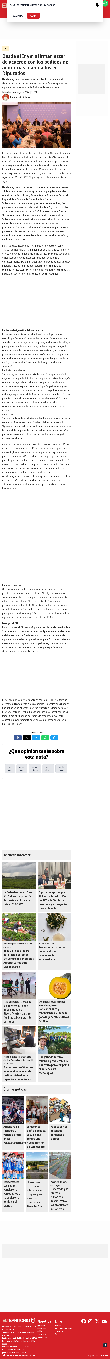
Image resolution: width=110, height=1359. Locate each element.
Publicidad (41, 1331)
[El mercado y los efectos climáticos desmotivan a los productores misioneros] (60, 1165)
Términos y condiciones (42, 1335)
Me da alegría (48, 768)
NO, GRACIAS (18, 15)
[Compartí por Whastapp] (45, 737)
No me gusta (21, 768)
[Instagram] (90, 1321)
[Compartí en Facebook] (18, 737)
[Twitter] (97, 1321)
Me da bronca (61, 768)
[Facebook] (83, 1321)
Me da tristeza (35, 768)
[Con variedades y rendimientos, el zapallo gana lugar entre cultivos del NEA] (54, 985)
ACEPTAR (33, 15)
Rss (56, 1334)
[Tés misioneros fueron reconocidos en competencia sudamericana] (54, 927)
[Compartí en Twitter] (27, 737)
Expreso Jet (59, 1325)
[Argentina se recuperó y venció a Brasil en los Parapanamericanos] (13, 1110)
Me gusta (10, 768)
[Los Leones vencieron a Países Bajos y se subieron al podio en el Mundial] (13, 1165)
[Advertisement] (36, 561)
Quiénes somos (43, 1325)
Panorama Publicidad (63, 1328)
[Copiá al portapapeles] (54, 737)
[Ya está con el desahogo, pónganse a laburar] (60, 1110)
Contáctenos (42, 1328)
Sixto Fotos (59, 1331)
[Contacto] (104, 1321)
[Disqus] (36, 814)
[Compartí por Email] (36, 737)
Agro (5, 48)
